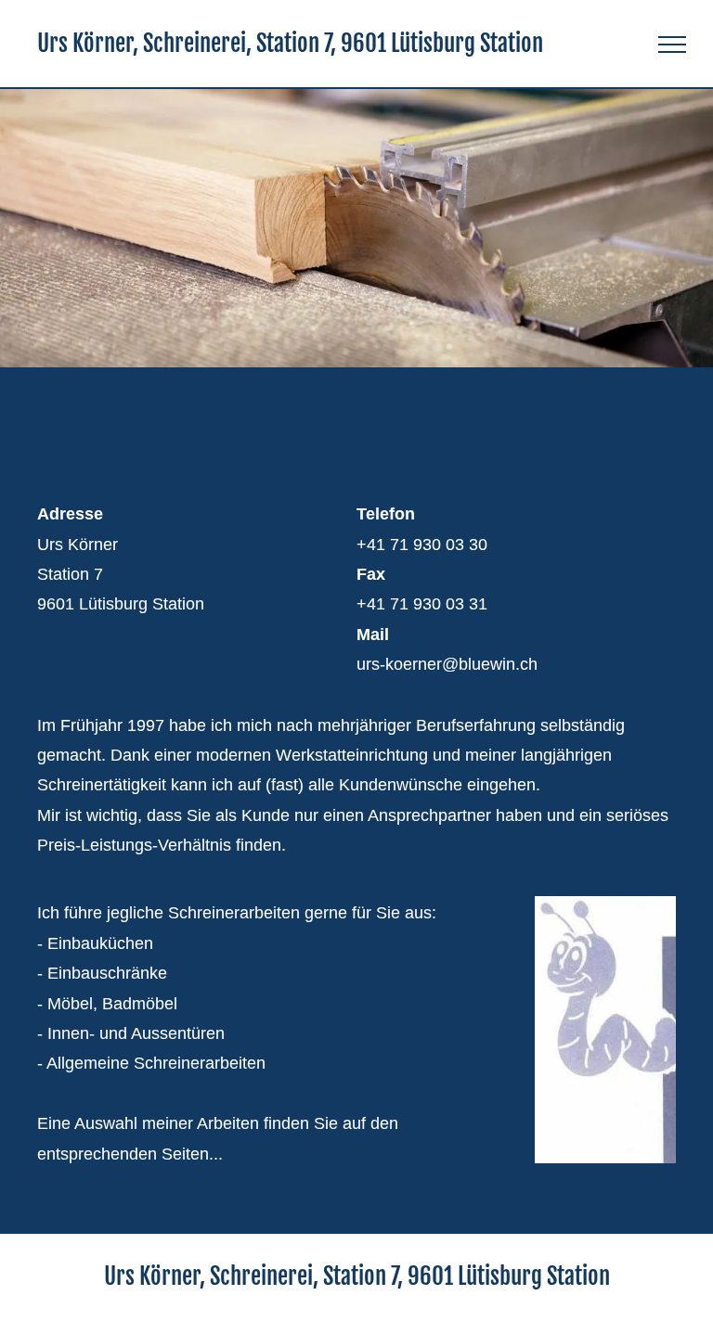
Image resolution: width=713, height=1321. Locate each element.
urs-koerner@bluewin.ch (447, 664)
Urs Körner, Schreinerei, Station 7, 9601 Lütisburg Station (290, 43)
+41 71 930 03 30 (421, 544)
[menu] (672, 44)
